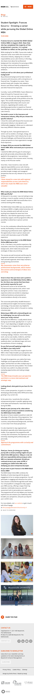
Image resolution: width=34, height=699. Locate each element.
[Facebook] (19, 641)
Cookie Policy (16, 669)
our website (18, 503)
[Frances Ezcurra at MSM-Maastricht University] (17, 595)
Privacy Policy (7, 669)
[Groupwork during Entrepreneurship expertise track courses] (17, 572)
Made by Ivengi (22, 673)
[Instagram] (30, 641)
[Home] (10, 6)
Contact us (5, 641)
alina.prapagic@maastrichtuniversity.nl (14, 507)
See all (5, 16)
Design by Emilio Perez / (10, 673)
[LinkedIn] (23, 641)
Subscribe (6, 662)
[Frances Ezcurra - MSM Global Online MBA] (17, 525)
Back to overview (9, 510)
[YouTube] (26, 641)
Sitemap (24, 669)
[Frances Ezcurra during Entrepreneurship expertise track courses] (17, 548)
